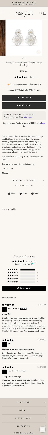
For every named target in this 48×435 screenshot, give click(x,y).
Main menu (23, 402)
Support (23, 410)
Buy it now (24, 105)
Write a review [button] (24, 288)
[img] (8, 304)
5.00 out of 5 (30, 261)
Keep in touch (23, 418)
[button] (20, 77)
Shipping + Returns (24, 180)
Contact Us (23, 426)
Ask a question (24, 185)
